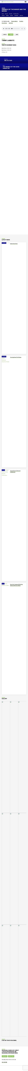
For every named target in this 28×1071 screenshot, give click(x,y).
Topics (3, 15)
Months (21, 15)
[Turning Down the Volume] (5, 412)
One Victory (8, 60)
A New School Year (14, 243)
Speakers (16, 15)
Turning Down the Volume (15, 357)
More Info (4, 1056)
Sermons (6, 13)
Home (3, 13)
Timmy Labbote (14, 21)
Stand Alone (4, 23)
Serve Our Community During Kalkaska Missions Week (16, 585)
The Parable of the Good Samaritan (11, 67)
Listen (11, 34)
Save (17, 34)
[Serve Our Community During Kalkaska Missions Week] (5, 639)
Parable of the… (16, 13)
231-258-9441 (4, 1062)
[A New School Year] (5, 298)
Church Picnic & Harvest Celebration (15, 471)
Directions (11, 1056)
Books (11, 15)
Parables (10, 13)
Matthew (11, 23)
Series (7, 15)
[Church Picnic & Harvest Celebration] (5, 525)
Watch (4, 34)
